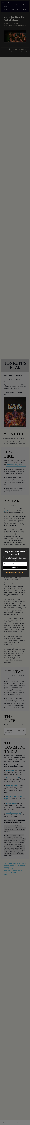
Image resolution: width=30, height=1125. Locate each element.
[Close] (26, 550)
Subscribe (15, 567)
